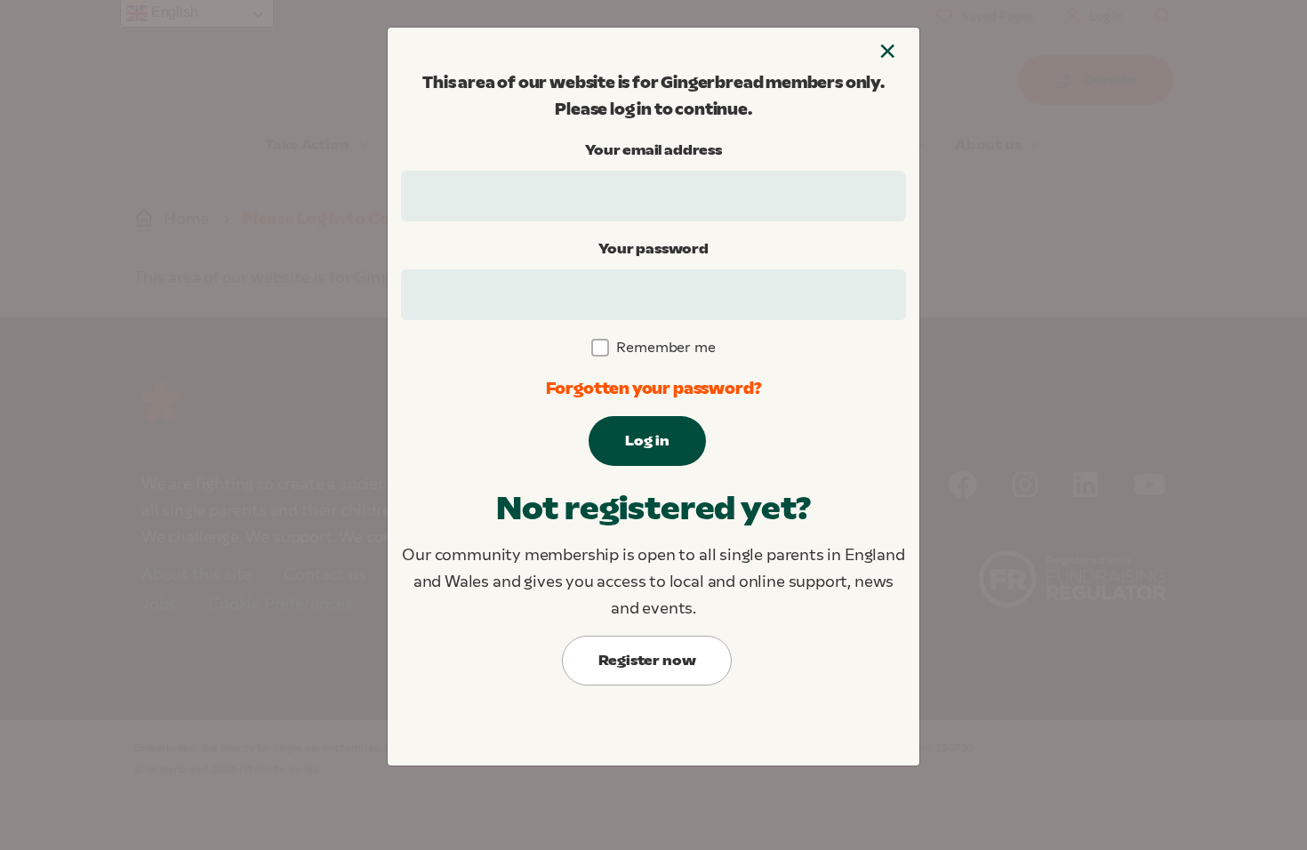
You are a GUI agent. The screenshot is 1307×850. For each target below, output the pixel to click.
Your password (653, 248)
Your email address (653, 149)
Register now (647, 660)
